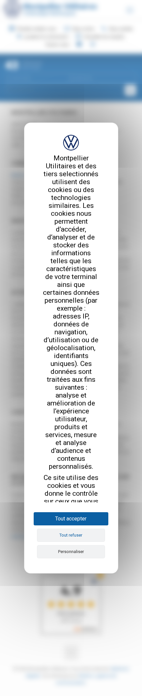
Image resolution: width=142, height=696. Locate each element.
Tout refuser (70, 535)
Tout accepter (71, 518)
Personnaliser (71, 551)
